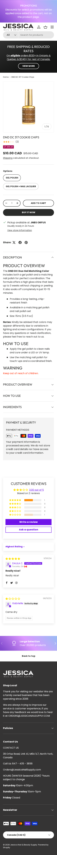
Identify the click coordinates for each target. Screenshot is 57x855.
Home (6, 77)
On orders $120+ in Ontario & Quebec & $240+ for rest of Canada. (29, 57)
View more (28, 66)
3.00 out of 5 (36, 490)
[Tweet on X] (14, 242)
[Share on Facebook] (20, 242)
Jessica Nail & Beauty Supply (23, 844)
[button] (45, 27)
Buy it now (28, 212)
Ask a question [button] (28, 529)
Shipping (7, 157)
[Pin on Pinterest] (26, 242)
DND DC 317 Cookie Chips (22, 77)
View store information (19, 230)
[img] (12, 559)
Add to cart (38, 203)
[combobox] (28, 34)
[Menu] (52, 27)
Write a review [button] (28, 522)
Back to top (28, 656)
